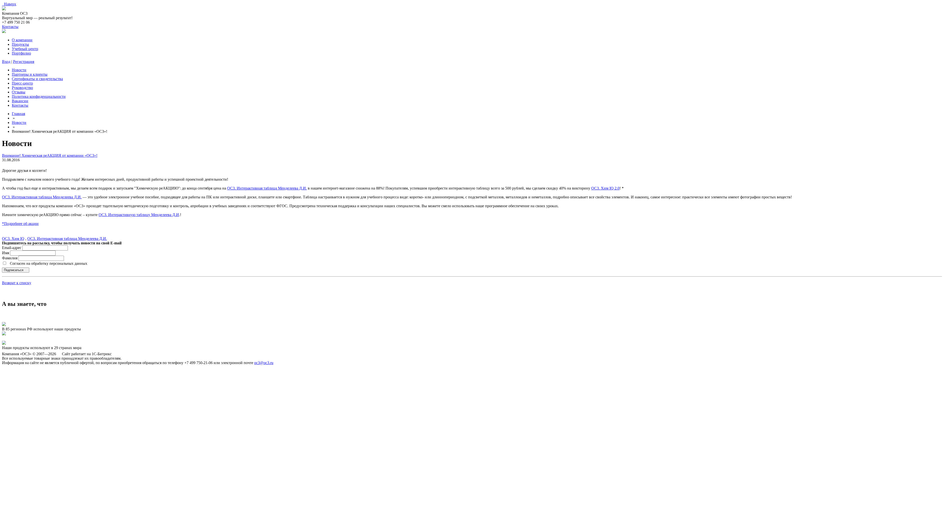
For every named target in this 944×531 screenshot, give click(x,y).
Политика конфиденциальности (39, 96)
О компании (22, 40)
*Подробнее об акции (20, 223)
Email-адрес (11, 248)
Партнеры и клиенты (29, 74)
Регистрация (23, 61)
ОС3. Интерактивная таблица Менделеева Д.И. (267, 188)
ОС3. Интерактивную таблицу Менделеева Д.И (139, 215)
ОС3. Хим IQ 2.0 (605, 188)
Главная (18, 114)
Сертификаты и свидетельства (37, 79)
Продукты (20, 44)
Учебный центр (25, 49)
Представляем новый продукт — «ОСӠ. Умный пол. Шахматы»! (56, 338)
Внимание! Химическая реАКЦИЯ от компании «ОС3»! (49, 155)
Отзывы (18, 92)
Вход (6, 61)
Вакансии (20, 101)
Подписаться (14, 270)
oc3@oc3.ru (263, 363)
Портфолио (21, 53)
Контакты (10, 27)
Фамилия (10, 258)
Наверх (9, 4)
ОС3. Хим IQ (13, 238)
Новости (19, 70)
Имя (6, 253)
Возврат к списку (16, 283)
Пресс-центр (22, 83)
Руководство (22, 88)
